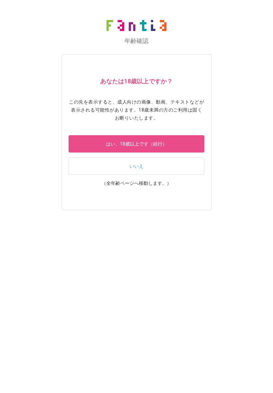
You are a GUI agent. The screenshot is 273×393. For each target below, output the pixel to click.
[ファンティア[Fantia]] (136, 25)
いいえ (136, 166)
